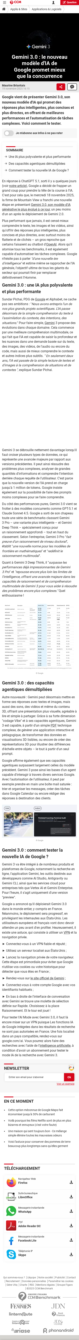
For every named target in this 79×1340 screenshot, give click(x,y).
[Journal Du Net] (58, 1306)
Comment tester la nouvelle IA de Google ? (39, 170)
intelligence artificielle (55, 1046)
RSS (32, 1284)
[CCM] (15, 2)
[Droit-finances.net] (58, 1314)
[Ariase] (21, 1330)
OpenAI (51, 244)
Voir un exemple (65, 1083)
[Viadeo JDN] (58, 1322)
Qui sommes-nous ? (14, 1277)
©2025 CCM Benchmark (40, 1288)
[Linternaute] (21, 1314)
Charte (23, 1284)
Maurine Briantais (13, 85)
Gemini (50, 323)
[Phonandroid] (58, 1330)
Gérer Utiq (12, 1284)
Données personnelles (34, 1281)
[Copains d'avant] (21, 1322)
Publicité (60, 1277)
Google (40, 299)
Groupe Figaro (65, 1284)
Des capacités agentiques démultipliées (37, 164)
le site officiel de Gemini (47, 978)
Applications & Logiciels (46, 9)
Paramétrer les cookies (60, 1281)
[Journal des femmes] (21, 1306)
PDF (54, 725)
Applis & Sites (18, 9)
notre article (17, 186)
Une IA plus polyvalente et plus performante (40, 157)
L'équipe (31, 1277)
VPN (67, 932)
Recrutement (13, 1281)
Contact (71, 1277)
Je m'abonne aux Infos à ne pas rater (39, 133)
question (72, 2)
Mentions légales (45, 1284)
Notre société (45, 1277)
